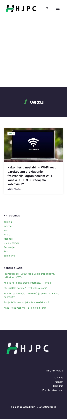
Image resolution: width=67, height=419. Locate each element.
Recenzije (9, 247)
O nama (59, 377)
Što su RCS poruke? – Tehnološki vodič (25, 288)
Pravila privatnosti (52, 390)
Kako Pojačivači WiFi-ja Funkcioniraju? (25, 307)
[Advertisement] (33, 52)
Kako (11, 134)
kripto (7, 234)
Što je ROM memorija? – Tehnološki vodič (26, 302)
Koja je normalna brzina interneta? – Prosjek (28, 282)
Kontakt (59, 381)
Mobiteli (8, 238)
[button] (47, 8)
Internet (8, 226)
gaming (8, 221)
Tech (6, 251)
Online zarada (11, 242)
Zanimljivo (9, 255)
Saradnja (58, 385)
